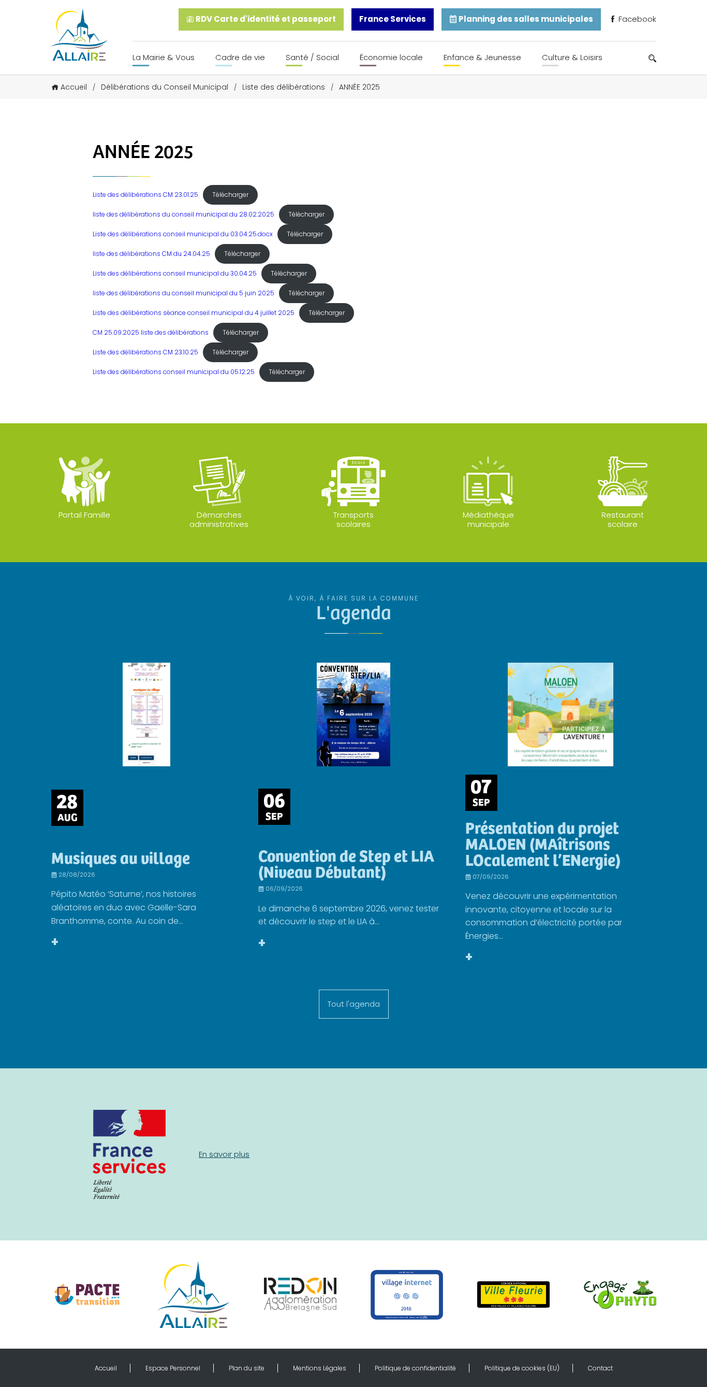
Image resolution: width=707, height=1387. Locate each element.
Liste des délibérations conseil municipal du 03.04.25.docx (183, 234)
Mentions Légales (319, 1368)
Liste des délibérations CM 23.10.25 (145, 352)
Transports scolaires (353, 519)
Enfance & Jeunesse (482, 57)
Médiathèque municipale (488, 519)
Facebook (636, 18)
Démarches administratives (218, 519)
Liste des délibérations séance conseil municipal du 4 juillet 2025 (193, 312)
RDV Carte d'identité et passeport (265, 18)
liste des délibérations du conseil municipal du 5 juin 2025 (183, 293)
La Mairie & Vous (163, 57)
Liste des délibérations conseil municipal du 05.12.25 (174, 371)
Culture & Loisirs (572, 57)
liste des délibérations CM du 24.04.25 (151, 253)
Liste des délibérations (283, 87)
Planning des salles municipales (525, 18)
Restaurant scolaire (622, 519)
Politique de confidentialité (415, 1368)
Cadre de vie (240, 57)
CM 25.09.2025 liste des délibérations (151, 332)
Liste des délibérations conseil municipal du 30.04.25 (175, 273)
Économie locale (391, 57)
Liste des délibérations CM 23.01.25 (145, 194)
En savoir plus (224, 1154)
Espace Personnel (172, 1368)
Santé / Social (312, 57)
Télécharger (230, 194)
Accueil (74, 87)
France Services (392, 18)
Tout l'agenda (354, 1003)
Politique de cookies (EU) (521, 1368)
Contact (600, 1368)
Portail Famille (84, 514)
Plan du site (246, 1368)
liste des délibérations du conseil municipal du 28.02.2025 (183, 214)
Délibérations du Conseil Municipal (164, 87)
